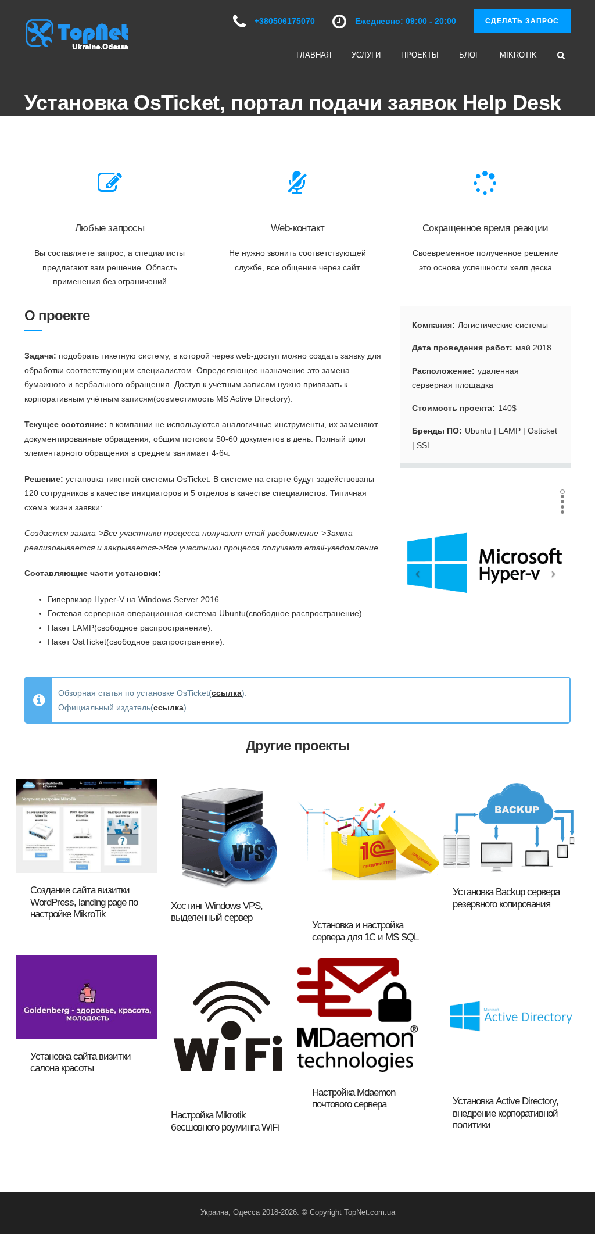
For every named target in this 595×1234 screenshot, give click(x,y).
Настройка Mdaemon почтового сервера (353, 1098)
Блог (469, 55)
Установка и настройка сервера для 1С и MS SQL (365, 931)
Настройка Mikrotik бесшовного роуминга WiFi (225, 1121)
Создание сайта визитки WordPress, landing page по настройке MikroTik (84, 902)
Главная (313, 55)
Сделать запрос (522, 21)
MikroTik (518, 55)
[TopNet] (76, 34)
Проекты (420, 55)
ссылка (227, 693)
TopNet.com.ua (369, 1212)
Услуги (366, 55)
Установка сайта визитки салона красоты (80, 1062)
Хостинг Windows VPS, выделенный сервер (217, 911)
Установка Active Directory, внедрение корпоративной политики (505, 1113)
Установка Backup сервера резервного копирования (506, 897)
